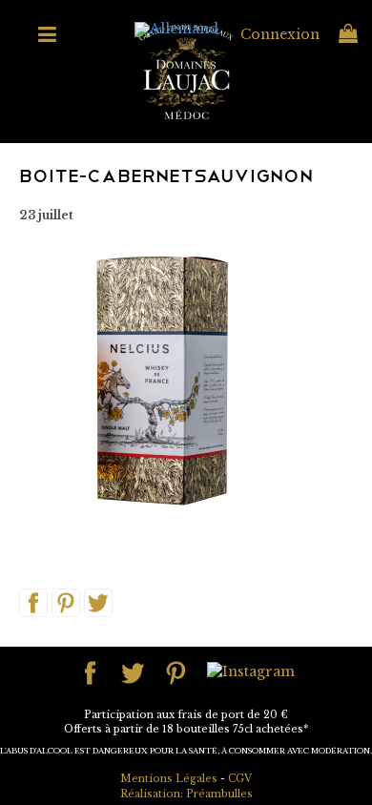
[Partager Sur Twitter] (98, 601)
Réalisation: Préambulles (186, 794)
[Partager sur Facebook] (33, 601)
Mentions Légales (168, 779)
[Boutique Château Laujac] (186, 70)
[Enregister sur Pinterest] (66, 601)
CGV (240, 779)
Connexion (280, 34)
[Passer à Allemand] (176, 30)
